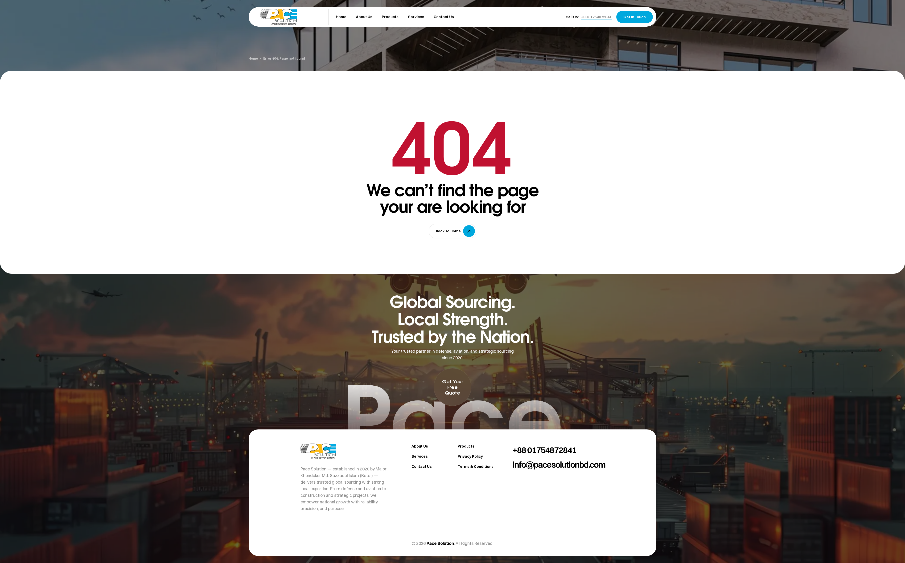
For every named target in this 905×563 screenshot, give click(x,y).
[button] (596, 17)
